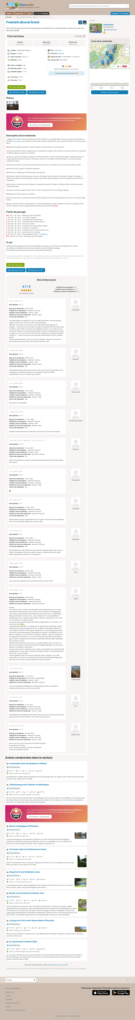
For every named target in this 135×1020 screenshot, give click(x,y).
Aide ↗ (30, 13)
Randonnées (19, 13)
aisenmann (108, 24)
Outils (8, 13)
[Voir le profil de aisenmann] (96, 28)
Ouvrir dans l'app (17, 87)
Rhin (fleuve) (43, 234)
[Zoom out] (127, 50)
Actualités (9, 999)
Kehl (57, 141)
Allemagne (58, 50)
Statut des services (61, 1016)
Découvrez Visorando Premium (65, 73)
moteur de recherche (58, 965)
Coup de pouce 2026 (12, 1003)
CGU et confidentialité (13, 988)
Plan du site (10, 992)
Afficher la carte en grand (109, 92)
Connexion (125, 13)
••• (14, 17)
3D (123, 66)
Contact (8, 1006)
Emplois (8, 996)
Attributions (103, 68)
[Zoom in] (127, 47)
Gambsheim (18, 141)
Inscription (115, 13)
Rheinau (61, 53)
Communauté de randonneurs (16, 1010)
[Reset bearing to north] (127, 54)
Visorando (8, 17)
